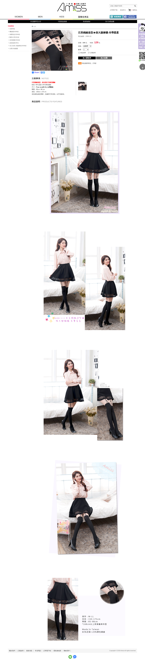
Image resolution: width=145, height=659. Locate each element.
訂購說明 (93, 53)
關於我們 (12, 651)
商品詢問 (83, 53)
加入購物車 (87, 58)
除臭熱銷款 (86, 21)
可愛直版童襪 (62, 21)
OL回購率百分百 (35, 21)
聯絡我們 (67, 651)
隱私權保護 (57, 651)
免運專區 (12, 29)
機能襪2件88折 (14, 31)
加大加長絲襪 (110, 21)
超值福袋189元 (14, 43)
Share (36, 72)
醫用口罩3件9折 (14, 37)
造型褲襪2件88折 (15, 40)
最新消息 (29, 651)
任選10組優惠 (14, 48)
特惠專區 (11, 26)
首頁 (35, 26)
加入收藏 (104, 58)
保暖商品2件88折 (15, 34)
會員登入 (123, 10)
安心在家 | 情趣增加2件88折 (18, 46)
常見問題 (38, 651)
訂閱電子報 (113, 10)
